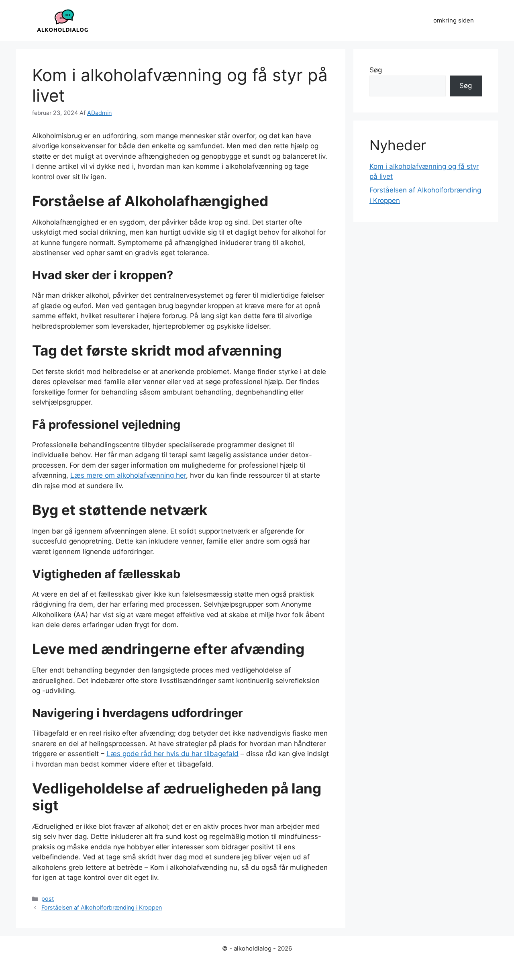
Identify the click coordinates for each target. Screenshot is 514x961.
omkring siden (453, 20)
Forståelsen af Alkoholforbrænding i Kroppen (101, 907)
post (47, 898)
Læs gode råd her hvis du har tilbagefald (172, 754)
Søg (375, 70)
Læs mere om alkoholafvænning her (128, 475)
